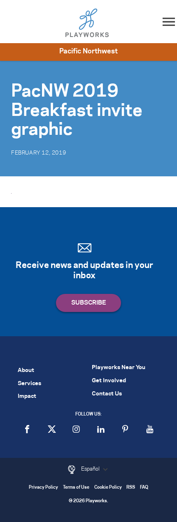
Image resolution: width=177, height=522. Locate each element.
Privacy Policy (43, 488)
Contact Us (107, 394)
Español (91, 469)
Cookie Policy (108, 488)
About (26, 370)
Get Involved (109, 380)
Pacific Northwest (88, 51)
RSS (130, 488)
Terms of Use (76, 488)
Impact (27, 396)
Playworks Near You (118, 367)
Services (29, 383)
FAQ (144, 488)
